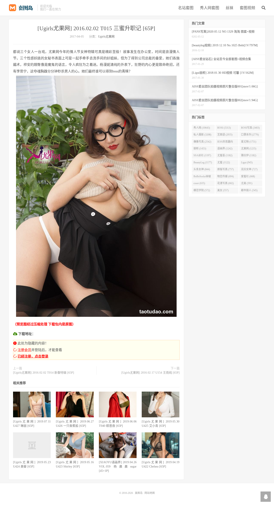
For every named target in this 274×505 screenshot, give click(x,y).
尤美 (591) (246, 183)
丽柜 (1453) (200, 148)
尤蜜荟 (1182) (224, 155)
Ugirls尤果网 (106, 36)
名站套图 (186, 8)
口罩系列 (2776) (250, 134)
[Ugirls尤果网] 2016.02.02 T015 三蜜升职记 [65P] (96, 28)
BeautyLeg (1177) (203, 162)
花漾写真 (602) (225, 183)
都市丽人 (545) (249, 190)
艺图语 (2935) (224, 134)
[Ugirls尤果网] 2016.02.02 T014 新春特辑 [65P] (43, 372)
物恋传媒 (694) (225, 176)
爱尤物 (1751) (248, 141)
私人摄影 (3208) (202, 134)
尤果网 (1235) (248, 148)
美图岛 (22, 7)
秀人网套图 (209, 8)
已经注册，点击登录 (33, 356)
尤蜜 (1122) (223, 162)
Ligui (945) (247, 162)
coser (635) (199, 183)
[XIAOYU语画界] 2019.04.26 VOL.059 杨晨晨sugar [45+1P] (118, 466)
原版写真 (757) (225, 169)
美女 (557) (223, 190)
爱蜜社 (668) (248, 176)
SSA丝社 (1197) (202, 155)
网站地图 (149, 492)
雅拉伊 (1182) (248, 155)
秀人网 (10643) (202, 127)
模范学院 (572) (202, 190)
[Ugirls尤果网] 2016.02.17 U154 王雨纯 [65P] (150, 372)
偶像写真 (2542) (202, 141)
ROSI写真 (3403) (250, 127)
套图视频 (247, 8)
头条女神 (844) (202, 169)
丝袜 (229, 8)
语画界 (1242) (224, 148)
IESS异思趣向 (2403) (225, 142)
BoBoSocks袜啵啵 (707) (202, 177)
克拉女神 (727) (249, 169)
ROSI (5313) (224, 127)
